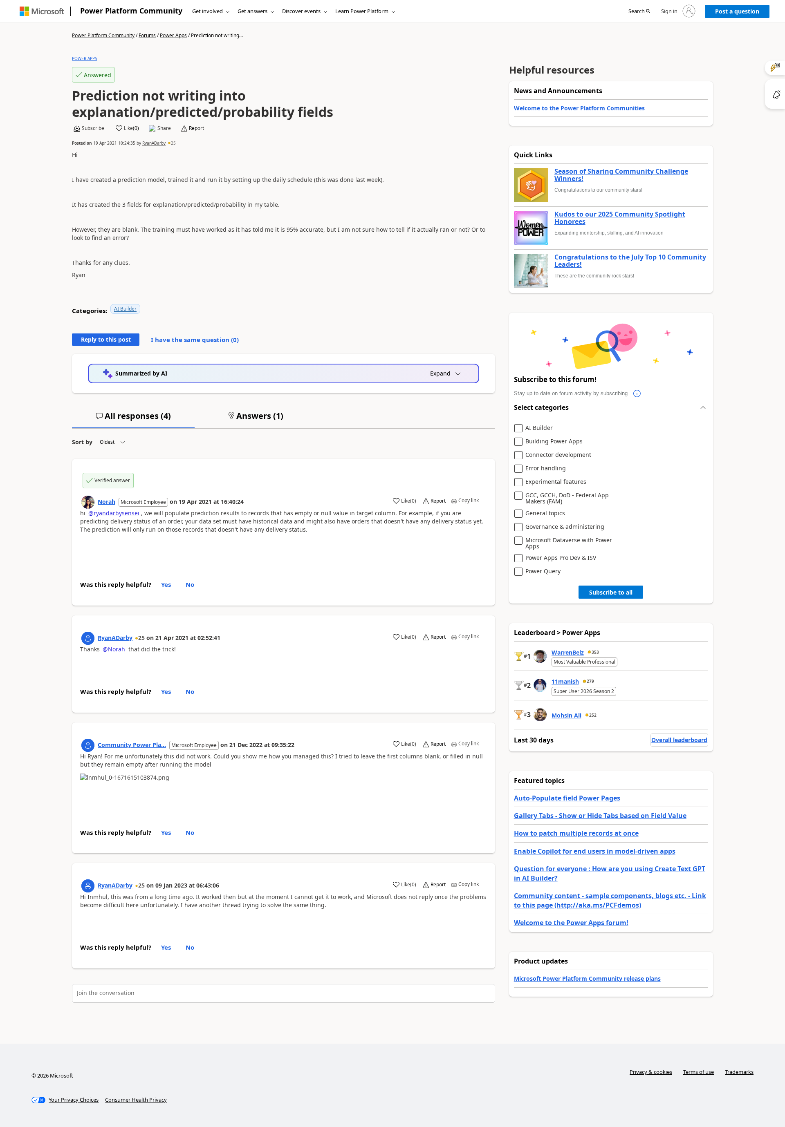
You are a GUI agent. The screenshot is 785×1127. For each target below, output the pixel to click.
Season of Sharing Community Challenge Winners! (621, 175)
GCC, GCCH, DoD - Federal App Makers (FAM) (567, 498)
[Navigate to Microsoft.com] (42, 11)
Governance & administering (564, 526)
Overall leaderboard (679, 740)
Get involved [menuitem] (207, 11)
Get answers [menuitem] (252, 11)
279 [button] (590, 681)
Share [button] (164, 128)
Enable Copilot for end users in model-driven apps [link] (594, 851)
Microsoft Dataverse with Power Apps (568, 543)
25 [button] (173, 143)
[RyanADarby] (87, 638)
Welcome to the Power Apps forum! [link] (571, 922)
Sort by (82, 442)
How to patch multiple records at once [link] (576, 833)
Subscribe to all (610, 592)
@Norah (114, 649)
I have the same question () (195, 339)
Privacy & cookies (651, 1072)
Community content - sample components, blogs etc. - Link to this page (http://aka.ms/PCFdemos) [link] (610, 900)
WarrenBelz (568, 652)
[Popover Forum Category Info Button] (637, 393)
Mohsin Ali (566, 715)
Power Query (543, 571)
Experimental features (555, 482)
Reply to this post (106, 339)
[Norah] (87, 502)
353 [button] (595, 652)
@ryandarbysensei (113, 513)
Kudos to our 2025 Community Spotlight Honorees (619, 218)
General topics (545, 513)
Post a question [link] (737, 11)
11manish (565, 681)
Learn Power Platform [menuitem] (361, 11)
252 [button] (593, 715)
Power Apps (173, 35)
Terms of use (698, 1072)
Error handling (545, 468)
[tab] (133, 419)
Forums (147, 35)
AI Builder (125, 308)
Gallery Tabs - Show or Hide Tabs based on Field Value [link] (600, 815)
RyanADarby (154, 143)
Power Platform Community (131, 11)
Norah (106, 501)
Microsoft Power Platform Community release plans (587, 978)
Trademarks (739, 1072)
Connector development (558, 455)
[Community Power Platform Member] (87, 745)
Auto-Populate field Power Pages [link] (567, 798)
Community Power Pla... (132, 745)
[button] (639, 11)
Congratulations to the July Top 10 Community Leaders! (630, 261)
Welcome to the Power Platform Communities (579, 108)
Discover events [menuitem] (301, 11)
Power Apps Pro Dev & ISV (560, 558)
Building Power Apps (554, 441)
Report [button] (196, 128)
